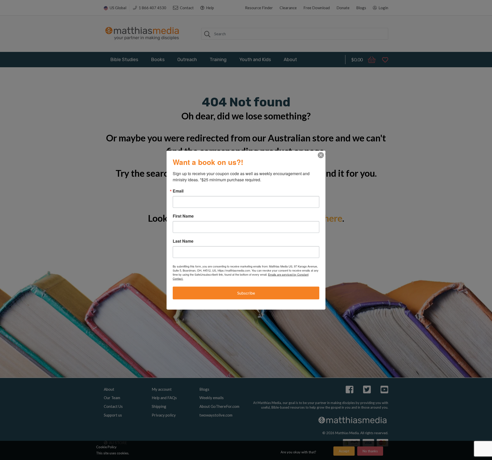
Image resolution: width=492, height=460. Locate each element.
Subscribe (246, 292)
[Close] (321, 155)
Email (178, 191)
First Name (183, 216)
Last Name (183, 241)
